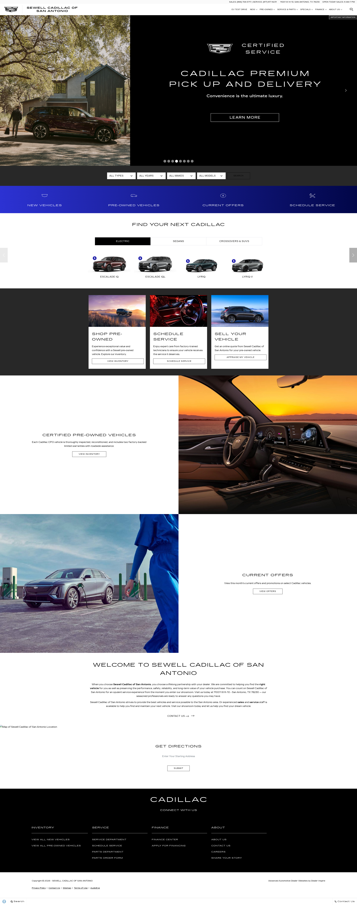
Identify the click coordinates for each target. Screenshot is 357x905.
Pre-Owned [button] (266, 9)
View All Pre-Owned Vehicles (56, 846)
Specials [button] (305, 9)
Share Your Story (226, 858)
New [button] (253, 9)
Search (238, 176)
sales (240, 702)
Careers (218, 852)
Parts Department (108, 852)
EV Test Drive (239, 9)
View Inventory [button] (117, 361)
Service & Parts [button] (286, 9)
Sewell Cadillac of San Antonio (132, 684)
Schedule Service (107, 846)
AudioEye (95, 888)
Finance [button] (319, 9)
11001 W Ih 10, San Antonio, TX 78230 (300, 2)
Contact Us (221, 846)
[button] (351, 9)
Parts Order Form (107, 858)
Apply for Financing (169, 846)
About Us (219, 840)
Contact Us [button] (176, 716)
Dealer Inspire (318, 881)
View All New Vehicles (51, 840)
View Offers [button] (267, 591)
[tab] (122, 241)
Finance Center (165, 840)
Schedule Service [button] (179, 361)
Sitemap (67, 888)
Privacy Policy (39, 888)
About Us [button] (334, 9)
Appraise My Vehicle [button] (241, 357)
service (254, 702)
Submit (178, 768)
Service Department (109, 840)
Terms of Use (81, 888)
